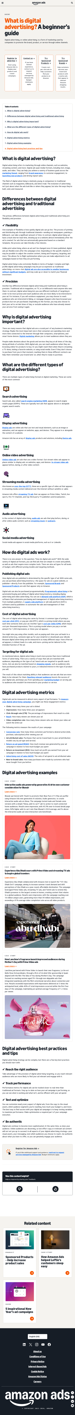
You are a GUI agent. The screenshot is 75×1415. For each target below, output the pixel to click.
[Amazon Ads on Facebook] (49, 1345)
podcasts (51, 521)
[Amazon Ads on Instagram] (36, 1345)
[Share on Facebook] (72, 1392)
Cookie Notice (37, 1371)
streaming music (38, 521)
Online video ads (9, 460)
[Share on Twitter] (72, 1397)
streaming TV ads (25, 494)
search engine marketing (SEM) (34, 401)
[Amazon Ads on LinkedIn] (24, 1345)
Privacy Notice (37, 1361)
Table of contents (11, 106)
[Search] (72, 3)
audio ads (36, 518)
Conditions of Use (37, 1356)
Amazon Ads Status (37, 1376)
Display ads (7, 428)
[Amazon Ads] (37, 2)
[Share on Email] (72, 1405)
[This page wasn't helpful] (19, 1189)
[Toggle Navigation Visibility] (2, 3)
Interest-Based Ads (37, 1366)
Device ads (67, 438)
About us (37, 1351)
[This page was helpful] (55, 1189)
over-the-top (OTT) (22, 486)
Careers (37, 1381)
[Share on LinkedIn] (72, 1401)
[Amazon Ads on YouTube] (43, 1345)
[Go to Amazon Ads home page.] (37, 1398)
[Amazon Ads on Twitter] (30, 1345)
